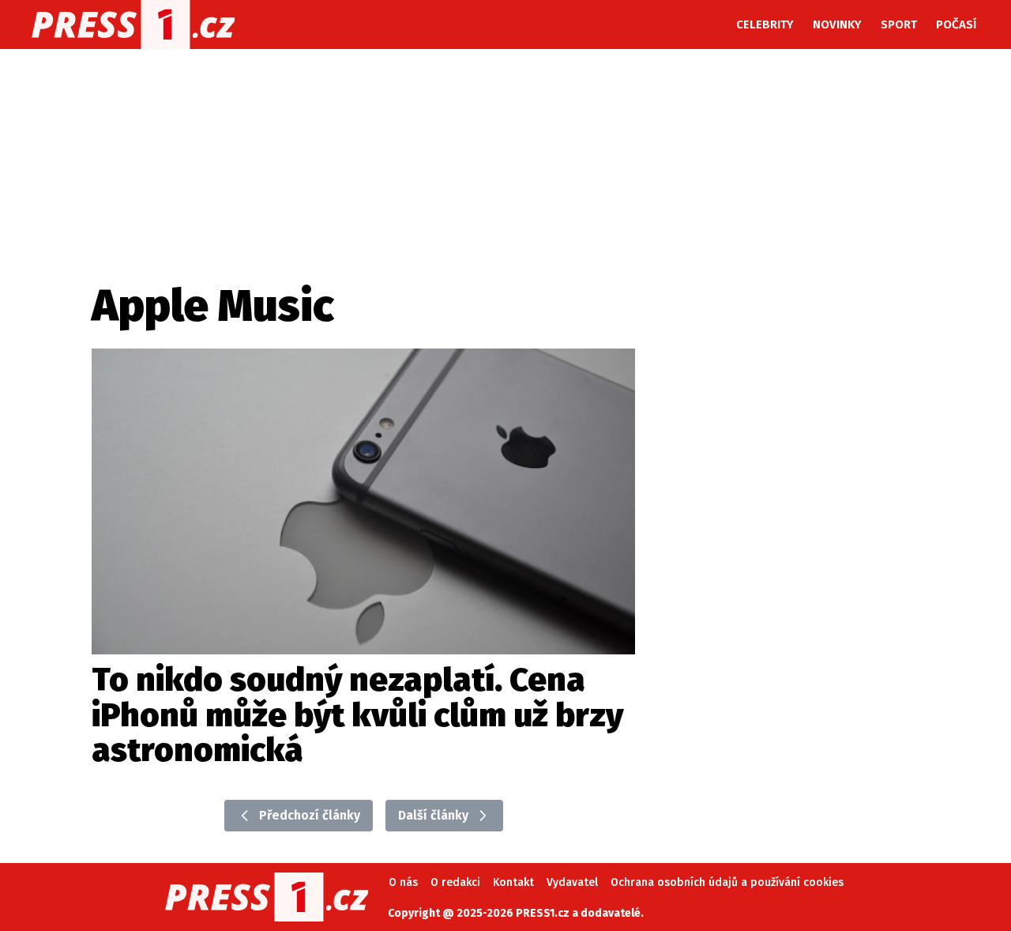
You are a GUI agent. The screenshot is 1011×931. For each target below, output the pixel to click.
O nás (403, 882)
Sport (899, 24)
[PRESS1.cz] (133, 24)
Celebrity (765, 24)
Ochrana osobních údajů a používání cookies (727, 882)
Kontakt (513, 882)
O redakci (455, 882)
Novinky (837, 24)
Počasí (956, 24)
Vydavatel (572, 882)
